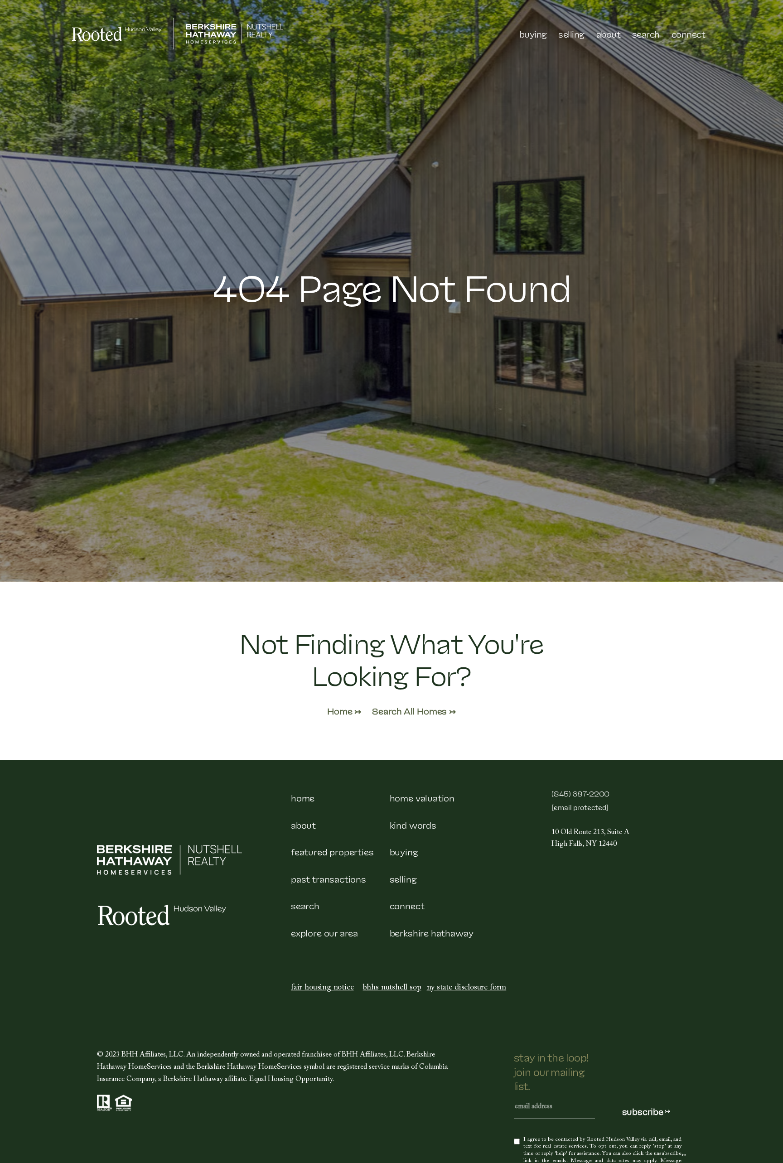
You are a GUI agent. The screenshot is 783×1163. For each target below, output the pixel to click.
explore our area (324, 932)
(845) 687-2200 (580, 793)
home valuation (422, 797)
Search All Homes (410, 711)
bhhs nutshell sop (392, 988)
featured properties (332, 851)
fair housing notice (322, 988)
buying (404, 851)
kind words (413, 824)
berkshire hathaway (432, 932)
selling (403, 878)
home (302, 797)
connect (407, 905)
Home (340, 711)
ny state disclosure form (467, 988)
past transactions (328, 878)
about (303, 824)
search (305, 905)
